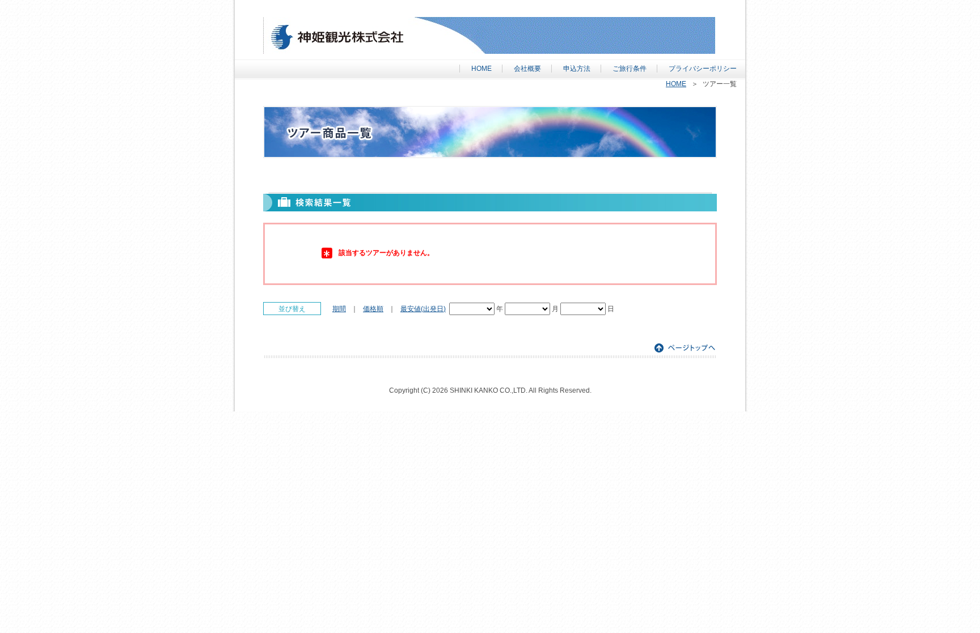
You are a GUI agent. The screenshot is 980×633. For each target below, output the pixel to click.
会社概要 (527, 69)
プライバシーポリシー (703, 69)
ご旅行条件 (629, 69)
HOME (481, 69)
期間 (339, 309)
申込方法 (576, 69)
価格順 (373, 309)
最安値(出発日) (423, 309)
